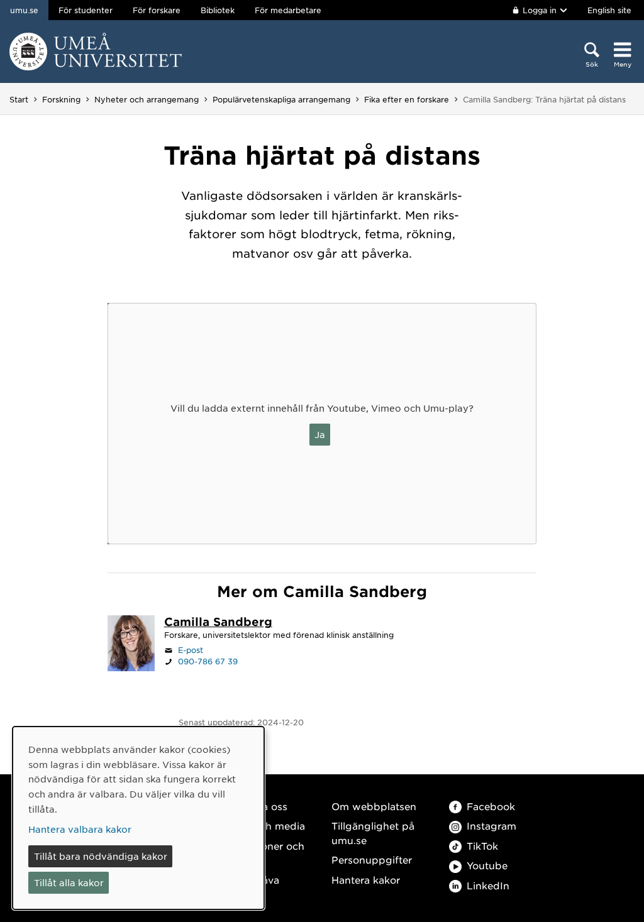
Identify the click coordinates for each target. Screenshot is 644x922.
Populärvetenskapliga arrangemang (281, 99)
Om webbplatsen (373, 806)
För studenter (85, 10)
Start (18, 99)
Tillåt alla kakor (69, 882)
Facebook (491, 806)
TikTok (482, 846)
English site (609, 10)
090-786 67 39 (208, 661)
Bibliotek (218, 10)
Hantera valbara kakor (79, 829)
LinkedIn (488, 885)
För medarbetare (288, 10)
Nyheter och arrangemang (146, 99)
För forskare (156, 10)
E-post (190, 650)
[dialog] (138, 818)
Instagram (491, 825)
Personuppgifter (371, 859)
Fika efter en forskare (406, 99)
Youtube (487, 865)
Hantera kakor (365, 880)
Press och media (264, 825)
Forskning (61, 99)
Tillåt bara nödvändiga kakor (100, 856)
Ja (319, 434)
